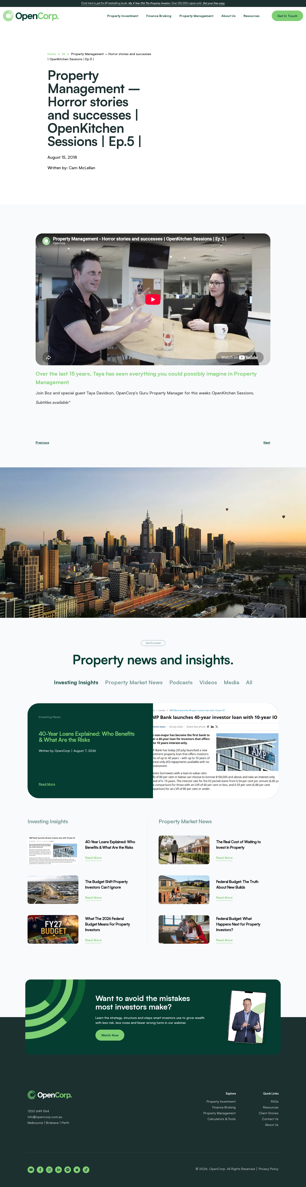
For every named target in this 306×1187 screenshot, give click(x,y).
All (63, 54)
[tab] (76, 682)
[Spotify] (67, 1169)
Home (51, 54)
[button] (153, 643)
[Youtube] (31, 1169)
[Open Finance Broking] (174, 15)
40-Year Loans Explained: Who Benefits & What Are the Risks (86, 736)
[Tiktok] (86, 1169)
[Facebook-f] (40, 1169)
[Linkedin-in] (58, 1169)
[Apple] (76, 1169)
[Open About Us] (238, 15)
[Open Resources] (262, 15)
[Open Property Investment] (140, 15)
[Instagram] (49, 1169)
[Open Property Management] (216, 15)
